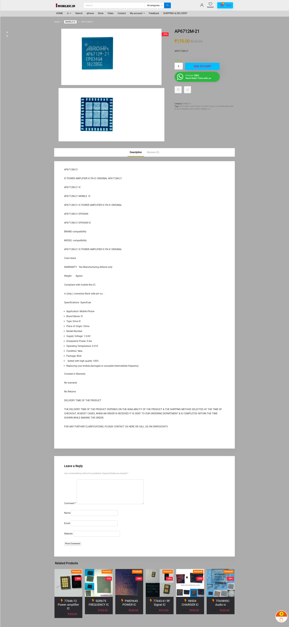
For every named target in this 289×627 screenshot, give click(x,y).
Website (68, 533)
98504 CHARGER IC (190, 602)
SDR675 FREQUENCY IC (99, 602)
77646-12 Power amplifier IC (68, 604)
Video (110, 13)
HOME (59, 13)
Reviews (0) (153, 152)
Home (57, 22)
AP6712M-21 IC (197, 106)
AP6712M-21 (184, 106)
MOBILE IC (70, 22)
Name (67, 512)
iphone (90, 13)
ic (68, 13)
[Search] (167, 5)
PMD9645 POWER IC (130, 602)
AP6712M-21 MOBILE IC (200, 109)
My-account (136, 13)
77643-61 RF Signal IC (161, 602)
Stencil (78, 13)
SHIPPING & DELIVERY (175, 13)
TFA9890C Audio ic (222, 602)
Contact (122, 13)
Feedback (154, 13)
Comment (70, 503)
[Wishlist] (210, 4)
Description (136, 152)
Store (100, 13)
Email (67, 523)
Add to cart (202, 66)
